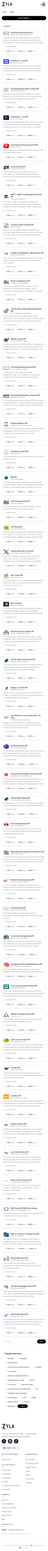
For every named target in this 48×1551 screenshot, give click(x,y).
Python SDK (30, 1479)
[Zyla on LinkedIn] (10, 1441)
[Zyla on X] (4, 1441)
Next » (41, 1341)
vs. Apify (5, 1482)
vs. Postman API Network (11, 1485)
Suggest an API (31, 1467)
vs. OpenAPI (6, 1489)
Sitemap (29, 1483)
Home (4, 12)
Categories (23, 18)
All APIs (12, 12)
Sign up (28, 1475)
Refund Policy (7, 1515)
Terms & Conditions (9, 1508)
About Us (5, 1500)
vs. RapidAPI (6, 1474)
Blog (3, 1519)
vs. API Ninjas (6, 1478)
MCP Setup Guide (32, 1463)
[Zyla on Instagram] (16, 1441)
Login (28, 1471)
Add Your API (6, 1459)
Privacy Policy (6, 1511)
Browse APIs (30, 1459)
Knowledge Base (8, 1504)
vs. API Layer (6, 1470)
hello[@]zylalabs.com (16, 1530)
